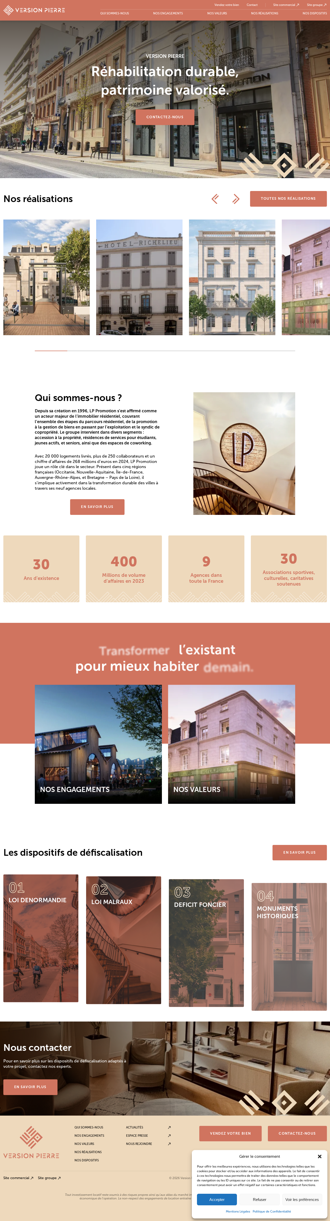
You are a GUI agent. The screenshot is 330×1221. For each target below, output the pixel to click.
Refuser (259, 1199)
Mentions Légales (238, 1211)
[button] (319, 1156)
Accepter (217, 1199)
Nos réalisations (264, 13)
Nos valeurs (217, 13)
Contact (252, 5)
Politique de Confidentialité (272, 1211)
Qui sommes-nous (114, 13)
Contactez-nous (165, 117)
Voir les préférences (302, 1199)
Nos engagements (168, 13)
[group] (46, 277)
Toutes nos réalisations (288, 198)
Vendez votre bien (226, 5)
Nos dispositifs (315, 13)
